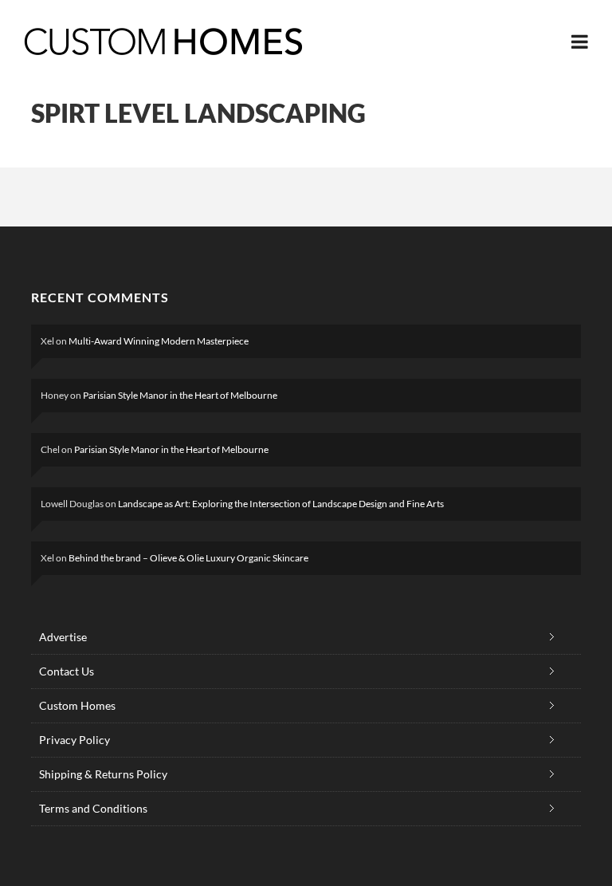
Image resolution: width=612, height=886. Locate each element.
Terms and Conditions (93, 808)
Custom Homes (77, 705)
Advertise (63, 637)
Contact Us (66, 671)
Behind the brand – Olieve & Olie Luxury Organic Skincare (188, 558)
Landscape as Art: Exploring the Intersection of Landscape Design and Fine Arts (281, 504)
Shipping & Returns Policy (103, 774)
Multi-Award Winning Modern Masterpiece (159, 341)
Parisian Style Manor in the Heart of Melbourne (180, 395)
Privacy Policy (74, 739)
